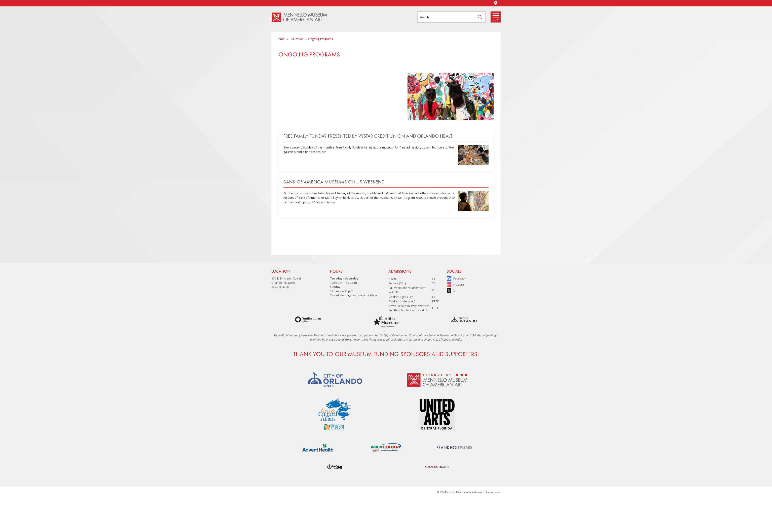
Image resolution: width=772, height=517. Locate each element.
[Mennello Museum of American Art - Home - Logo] (301, 17)
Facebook (459, 278)
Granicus (498, 492)
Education (297, 39)
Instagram (459, 284)
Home (280, 39)
